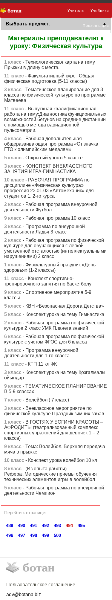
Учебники (99, 11)
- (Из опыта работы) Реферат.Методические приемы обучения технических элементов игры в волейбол (50, 474)
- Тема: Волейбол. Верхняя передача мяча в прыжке (54, 449)
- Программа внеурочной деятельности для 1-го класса (41, 353)
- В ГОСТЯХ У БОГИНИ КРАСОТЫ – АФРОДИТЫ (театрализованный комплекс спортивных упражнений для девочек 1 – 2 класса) (53, 430)
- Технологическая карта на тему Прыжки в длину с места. (49, 64)
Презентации (96, 26)
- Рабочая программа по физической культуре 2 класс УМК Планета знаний (54, 325)
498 (33, 535)
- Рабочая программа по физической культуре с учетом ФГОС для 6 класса (54, 339)
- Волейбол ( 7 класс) (36, 399)
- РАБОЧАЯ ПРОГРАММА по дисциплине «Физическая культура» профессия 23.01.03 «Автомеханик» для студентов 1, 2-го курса (49, 188)
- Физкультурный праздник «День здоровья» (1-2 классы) (50, 267)
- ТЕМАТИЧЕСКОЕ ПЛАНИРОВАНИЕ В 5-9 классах (55, 389)
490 (21, 525)
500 (57, 535)
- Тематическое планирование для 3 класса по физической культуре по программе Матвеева (55, 95)
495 (81, 525)
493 (57, 525)
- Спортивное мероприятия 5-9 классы (47, 295)
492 (45, 525)
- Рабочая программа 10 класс (47, 218)
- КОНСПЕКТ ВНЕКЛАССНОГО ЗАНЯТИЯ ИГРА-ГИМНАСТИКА (48, 169)
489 (9, 525)
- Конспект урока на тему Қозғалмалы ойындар (54, 375)
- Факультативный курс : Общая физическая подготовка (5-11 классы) (49, 78)
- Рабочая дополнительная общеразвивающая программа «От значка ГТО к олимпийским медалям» (51, 144)
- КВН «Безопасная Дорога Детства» (54, 306)
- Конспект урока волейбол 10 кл (50, 460)
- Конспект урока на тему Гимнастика (54, 314)
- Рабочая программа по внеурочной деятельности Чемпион (54, 490)
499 (45, 535)
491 (33, 525)
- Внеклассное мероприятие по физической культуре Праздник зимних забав (54, 411)
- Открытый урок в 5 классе (43, 157)
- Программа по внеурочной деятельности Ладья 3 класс (44, 229)
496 (9, 535)
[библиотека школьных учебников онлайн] (12, 10)
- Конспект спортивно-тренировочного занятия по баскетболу (47, 281)
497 (21, 535)
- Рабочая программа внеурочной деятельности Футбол (50, 207)
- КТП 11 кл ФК (30, 364)
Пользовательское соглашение (40, 584)
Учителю (76, 11)
